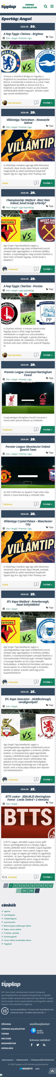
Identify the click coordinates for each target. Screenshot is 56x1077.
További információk (34, 1012)
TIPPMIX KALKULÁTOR (29, 6)
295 (24, 890)
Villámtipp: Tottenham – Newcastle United (28, 121)
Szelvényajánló (10, 936)
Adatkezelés (22, 1059)
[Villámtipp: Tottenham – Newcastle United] (28, 145)
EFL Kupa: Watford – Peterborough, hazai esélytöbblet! (28, 603)
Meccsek (6, 1039)
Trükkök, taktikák (11, 933)
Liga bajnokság (26, 207)
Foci (8, 38)
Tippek (5, 1034)
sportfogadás (9, 915)
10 (50, 885)
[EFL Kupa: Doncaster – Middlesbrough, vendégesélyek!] (28, 725)
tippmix (7, 911)
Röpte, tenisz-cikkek (12, 929)
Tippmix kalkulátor (13, 1029)
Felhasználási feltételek (42, 1059)
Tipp (51, 36)
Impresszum (7, 1059)
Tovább (46, 103)
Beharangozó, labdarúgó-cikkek (17, 925)
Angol (14, 38)
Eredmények (8, 1043)
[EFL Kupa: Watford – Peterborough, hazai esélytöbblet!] (28, 627)
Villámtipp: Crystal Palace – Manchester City (28, 522)
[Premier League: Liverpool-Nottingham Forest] (28, 398)
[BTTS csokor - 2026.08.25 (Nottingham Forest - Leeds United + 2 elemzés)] (28, 822)
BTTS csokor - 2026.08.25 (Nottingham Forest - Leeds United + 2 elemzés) (28, 798)
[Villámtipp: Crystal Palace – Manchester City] (28, 547)
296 (31, 890)
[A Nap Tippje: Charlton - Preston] (28, 309)
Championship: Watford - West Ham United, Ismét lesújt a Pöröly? (28, 201)
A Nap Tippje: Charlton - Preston (23, 286)
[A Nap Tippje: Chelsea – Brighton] (28, 56)
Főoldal (6, 1024)
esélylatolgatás (10, 918)
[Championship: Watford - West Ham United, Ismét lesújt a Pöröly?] (28, 226)
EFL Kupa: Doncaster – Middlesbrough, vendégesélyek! (28, 700)
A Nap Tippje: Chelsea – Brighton (23, 33)
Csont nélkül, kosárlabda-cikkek (17, 940)
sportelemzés (9, 922)
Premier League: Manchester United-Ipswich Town (28, 448)
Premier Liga (25, 38)
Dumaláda (7, 1048)
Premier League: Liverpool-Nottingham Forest (28, 373)
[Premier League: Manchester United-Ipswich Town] (28, 472)
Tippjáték (8, 944)
